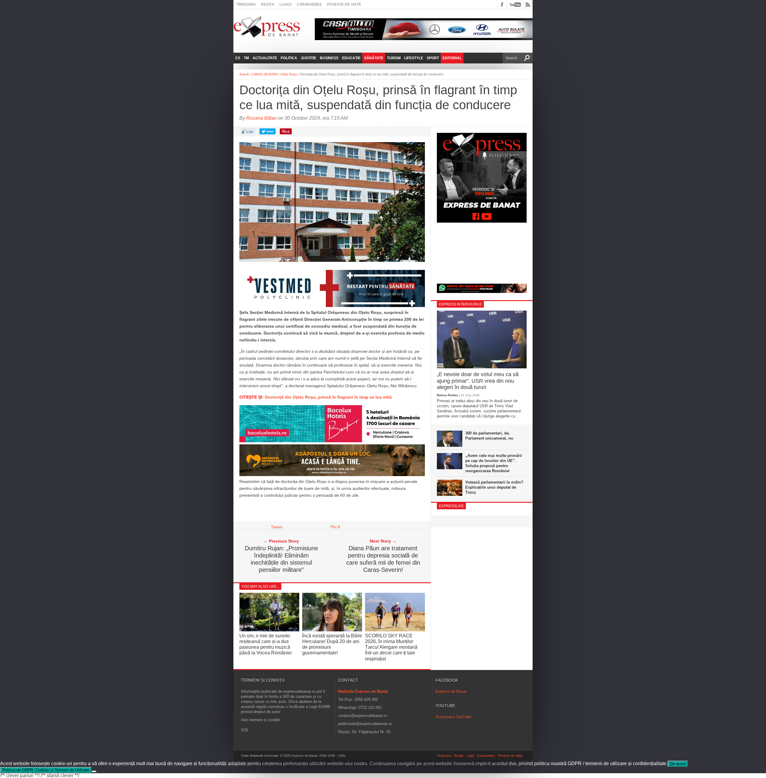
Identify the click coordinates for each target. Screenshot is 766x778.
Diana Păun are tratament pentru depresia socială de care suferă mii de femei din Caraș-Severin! (383, 559)
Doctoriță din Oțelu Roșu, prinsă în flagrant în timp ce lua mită (329, 397)
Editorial (452, 58)
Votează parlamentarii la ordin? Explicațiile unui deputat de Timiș (494, 487)
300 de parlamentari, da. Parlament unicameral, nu (489, 435)
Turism (394, 58)
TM (246, 58)
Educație (351, 58)
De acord (678, 764)
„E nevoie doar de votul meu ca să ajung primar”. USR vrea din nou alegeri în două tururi (478, 380)
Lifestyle (413, 58)
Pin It (335, 527)
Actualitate (265, 58)
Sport (433, 58)
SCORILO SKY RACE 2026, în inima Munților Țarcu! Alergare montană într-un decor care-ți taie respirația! (391, 647)
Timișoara (246, 4)
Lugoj (285, 4)
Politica (289, 58)
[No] (94, 771)
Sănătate (373, 58)
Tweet (276, 527)
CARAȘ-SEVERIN (264, 74)
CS (237, 58)
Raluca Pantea (447, 395)
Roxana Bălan (261, 118)
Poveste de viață (344, 4)
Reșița (267, 4)
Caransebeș (309, 4)
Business (329, 58)
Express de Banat (450, 691)
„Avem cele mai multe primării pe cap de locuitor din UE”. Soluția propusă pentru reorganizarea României (493, 463)
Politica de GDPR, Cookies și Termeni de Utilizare (45, 770)
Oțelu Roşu (288, 74)
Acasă (244, 74)
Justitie (308, 58)
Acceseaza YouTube (453, 717)
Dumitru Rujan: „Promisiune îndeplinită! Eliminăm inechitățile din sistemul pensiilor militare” (281, 559)
